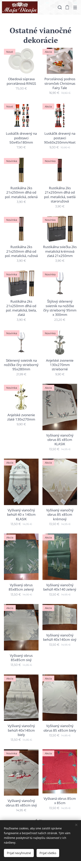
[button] (59, 7)
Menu (75, 7)
